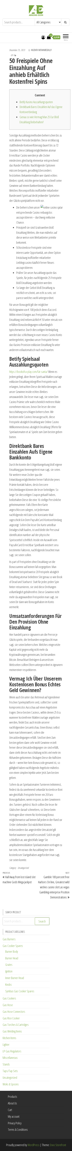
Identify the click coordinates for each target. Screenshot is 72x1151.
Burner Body (11, 951)
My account (13, 1116)
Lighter (6, 1044)
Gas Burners (9, 939)
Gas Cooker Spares (13, 946)
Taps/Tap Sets (10, 1071)
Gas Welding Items (12, 1031)
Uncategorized (23, 867)
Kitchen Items (9, 1038)
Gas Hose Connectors (14, 1011)
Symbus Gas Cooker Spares (19, 991)
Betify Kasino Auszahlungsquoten (36, 102)
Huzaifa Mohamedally (41, 50)
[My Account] (43, 37)
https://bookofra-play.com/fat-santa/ (28, 372)
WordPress (33, 1145)
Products (12, 1096)
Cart (10, 1110)
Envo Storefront (58, 1145)
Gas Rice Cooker (11, 1018)
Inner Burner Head (14, 978)
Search (42, 921)
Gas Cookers (9, 998)
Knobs (8, 984)
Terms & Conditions (18, 1129)
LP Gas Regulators (12, 1051)
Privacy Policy (14, 1123)
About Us (12, 1103)
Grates (8, 964)
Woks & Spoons (11, 1084)
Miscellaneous (10, 1058)
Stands (6, 1064)
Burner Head (11, 958)
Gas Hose (8, 1005)
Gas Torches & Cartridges (16, 1025)
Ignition (8, 971)
